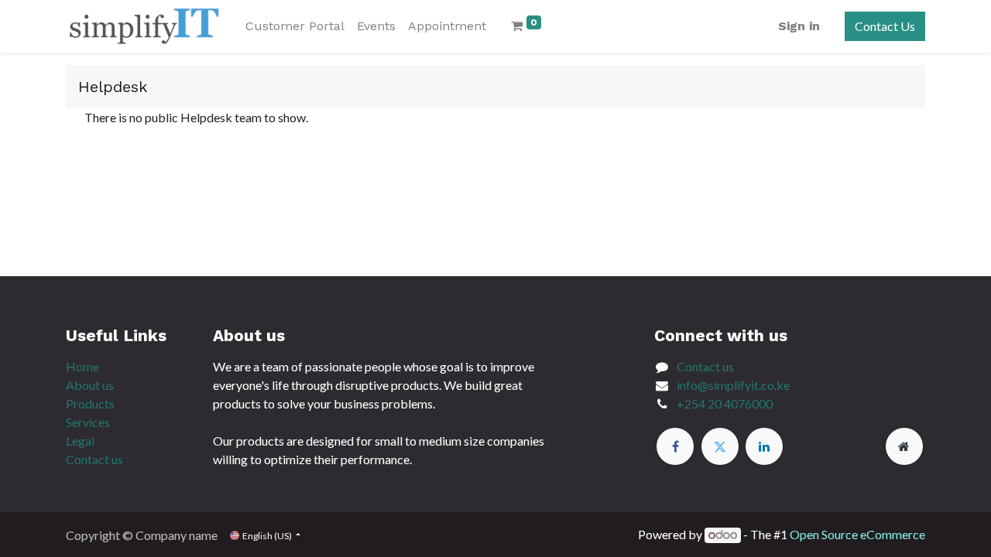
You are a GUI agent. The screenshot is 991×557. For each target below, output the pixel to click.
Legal (80, 440)
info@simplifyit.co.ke (733, 385)
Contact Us (885, 26)
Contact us (94, 459)
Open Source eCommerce (857, 534)
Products (90, 403)
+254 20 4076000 (725, 403)
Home (82, 366)
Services (88, 422)
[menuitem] (295, 26)
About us (90, 385)
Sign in (799, 26)
